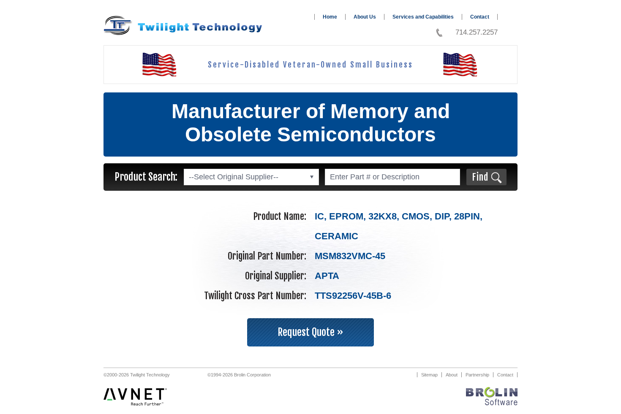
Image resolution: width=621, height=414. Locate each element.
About (452, 374)
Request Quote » (310, 332)
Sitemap (429, 374)
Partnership (477, 374)
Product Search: (145, 176)
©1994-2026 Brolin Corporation (239, 374)
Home (330, 17)
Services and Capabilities (423, 17)
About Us (365, 17)
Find (480, 177)
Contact (479, 17)
